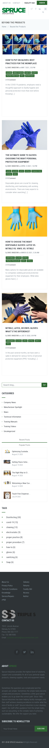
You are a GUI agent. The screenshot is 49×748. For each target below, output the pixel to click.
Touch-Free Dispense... (21, 494)
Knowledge (6, 592)
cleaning (12, 527)
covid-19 (12, 522)
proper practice (12, 76)
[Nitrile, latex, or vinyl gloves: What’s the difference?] (24, 308)
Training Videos (10, 426)
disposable (10, 258)
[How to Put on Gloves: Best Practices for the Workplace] (24, 44)
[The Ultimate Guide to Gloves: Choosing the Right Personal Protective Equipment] (24, 135)
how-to (27, 73)
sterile (9, 174)
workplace (30, 76)
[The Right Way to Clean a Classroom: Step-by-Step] (7, 473)
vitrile (29, 261)
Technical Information (12, 417)
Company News (10, 402)
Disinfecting (13, 517)
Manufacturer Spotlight (13, 407)
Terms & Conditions (9, 589)
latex (21, 171)
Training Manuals (10, 421)
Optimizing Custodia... (21, 451)
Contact (16, 3)
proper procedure (13, 261)
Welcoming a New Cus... (21, 483)
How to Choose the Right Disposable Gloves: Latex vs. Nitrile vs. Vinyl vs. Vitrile (20, 245)
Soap (10, 562)
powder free (36, 171)
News (6, 412)
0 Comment (11, 80)
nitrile (34, 73)
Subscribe (41, 729)
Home (4, 27)
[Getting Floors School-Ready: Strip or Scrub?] (7, 461)
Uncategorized (9, 431)
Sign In (42, 3)
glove (8, 171)
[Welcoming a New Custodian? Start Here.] (7, 482)
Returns (26, 585)
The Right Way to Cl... (20, 472)
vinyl (22, 76)
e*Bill (4, 600)
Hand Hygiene (18, 73)
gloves (8, 73)
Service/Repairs (8, 596)
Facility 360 (29, 3)
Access (26, 592)
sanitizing (12, 557)
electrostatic (13, 532)
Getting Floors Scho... (20, 462)
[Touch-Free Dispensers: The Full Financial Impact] (7, 495)
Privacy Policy (7, 585)
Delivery (26, 582)
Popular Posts (24, 445)
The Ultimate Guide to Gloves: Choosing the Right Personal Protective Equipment (21, 158)
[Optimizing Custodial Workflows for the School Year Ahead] (7, 451)
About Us (7, 3)
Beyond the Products (18, 27)
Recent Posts (24, 439)
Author (26, 596)
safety (38, 341)
